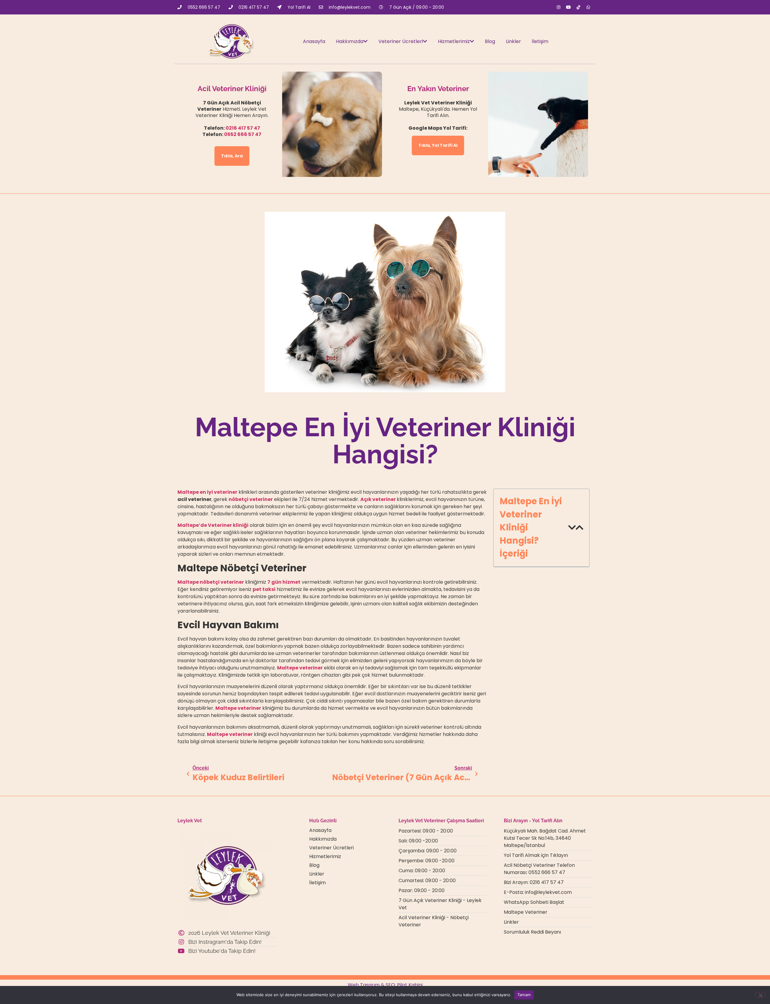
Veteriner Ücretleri (400, 41)
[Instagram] (558, 7)
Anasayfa (314, 41)
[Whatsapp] (588, 7)
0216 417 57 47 (243, 128)
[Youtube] (568, 7)
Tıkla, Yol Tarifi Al (437, 145)
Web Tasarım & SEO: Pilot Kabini (385, 984)
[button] (572, 527)
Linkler (513, 41)
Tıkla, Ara (232, 156)
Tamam (524, 994)
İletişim (540, 41)
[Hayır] (760, 994)
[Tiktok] (578, 7)
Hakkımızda (349, 41)
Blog (490, 41)
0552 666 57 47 (242, 134)
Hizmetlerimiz (454, 41)
